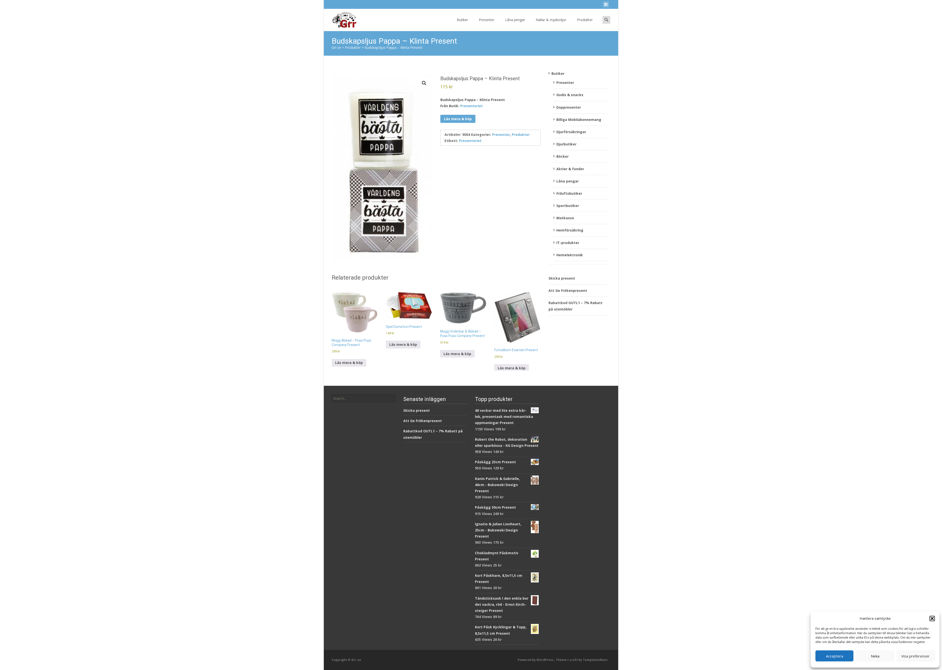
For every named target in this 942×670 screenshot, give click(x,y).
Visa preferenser (915, 656)
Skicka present (562, 278)
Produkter (585, 19)
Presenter (486, 19)
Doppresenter (568, 107)
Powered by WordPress (536, 660)
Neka (875, 656)
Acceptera (834, 656)
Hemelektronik (569, 255)
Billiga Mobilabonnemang (578, 119)
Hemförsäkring (569, 230)
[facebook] (606, 5)
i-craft (572, 660)
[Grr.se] (340, 18)
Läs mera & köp (458, 118)
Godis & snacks (569, 94)
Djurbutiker (566, 144)
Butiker (462, 19)
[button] (932, 618)
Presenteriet (471, 105)
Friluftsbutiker (569, 193)
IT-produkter (567, 242)
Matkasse (565, 218)
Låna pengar (515, 19)
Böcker (562, 156)
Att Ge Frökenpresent (568, 290)
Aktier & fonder (570, 169)
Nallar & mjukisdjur (551, 19)
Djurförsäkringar (571, 131)
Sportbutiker (567, 205)
